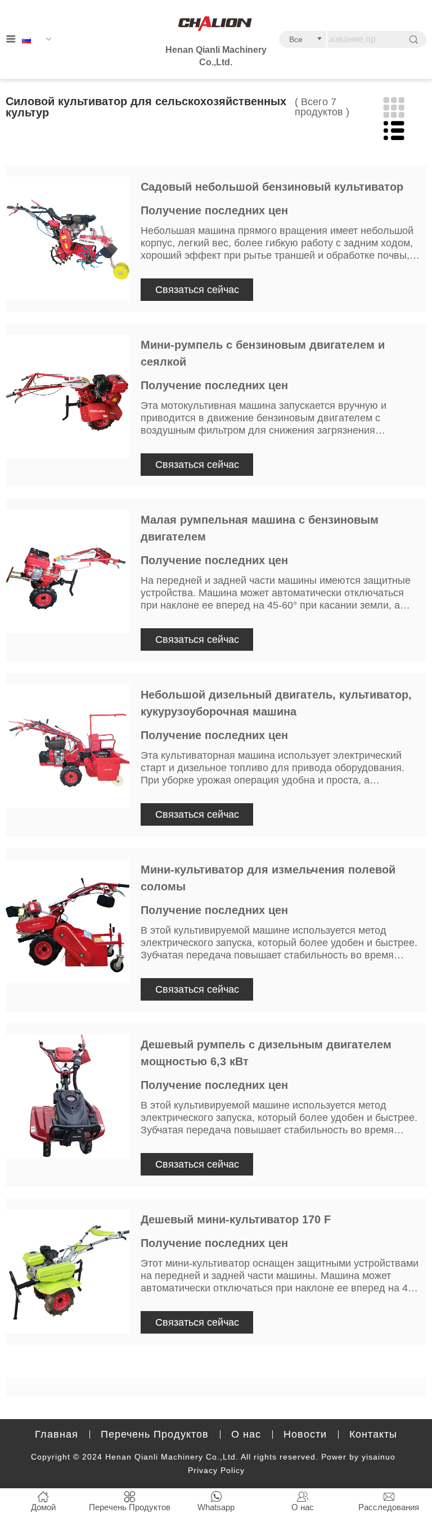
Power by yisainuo (358, 1456)
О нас (246, 1434)
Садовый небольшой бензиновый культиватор (272, 187)
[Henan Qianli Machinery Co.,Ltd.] (216, 24)
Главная (56, 1434)
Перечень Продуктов (155, 1434)
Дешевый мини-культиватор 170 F (236, 1219)
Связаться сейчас (197, 289)
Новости (305, 1434)
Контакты (373, 1434)
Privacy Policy (216, 1470)
